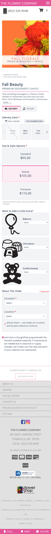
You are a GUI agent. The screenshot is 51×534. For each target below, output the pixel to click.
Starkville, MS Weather (13, 510)
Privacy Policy (13, 519)
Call (9, 531)
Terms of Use (25, 523)
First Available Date (34, 121)
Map (26, 531)
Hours (44, 531)
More (5, 102)
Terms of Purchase (33, 519)
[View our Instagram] (28, 423)
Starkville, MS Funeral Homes (16, 500)
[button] (43, 11)
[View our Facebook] (23, 423)
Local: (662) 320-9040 (25, 443)
